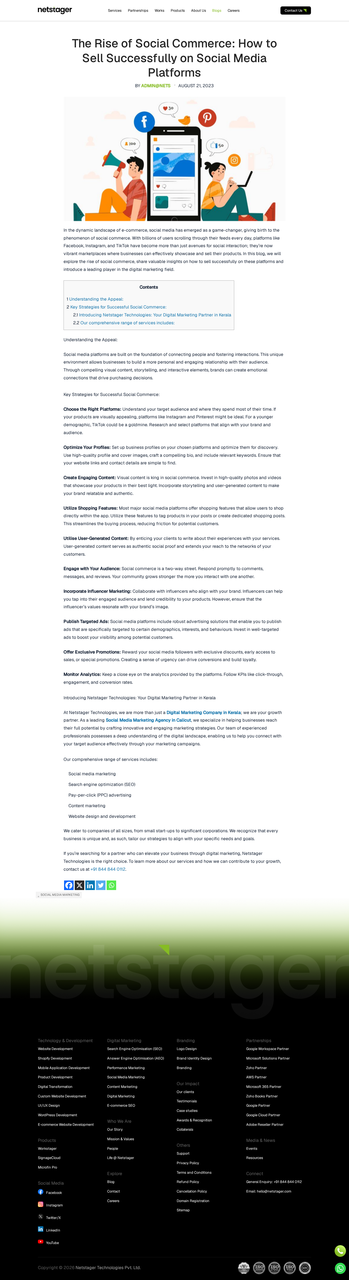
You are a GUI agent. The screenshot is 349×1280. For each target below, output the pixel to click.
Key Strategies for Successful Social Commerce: (117, 307)
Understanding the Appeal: (95, 299)
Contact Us (294, 10)
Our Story (115, 1129)
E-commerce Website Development (66, 1124)
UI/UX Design (49, 1105)
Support (183, 1153)
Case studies (187, 1110)
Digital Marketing (121, 1096)
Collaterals (185, 1129)
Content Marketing (122, 1086)
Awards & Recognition (194, 1120)
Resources (254, 1157)
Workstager (47, 1148)
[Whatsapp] (111, 885)
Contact (113, 1191)
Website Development (55, 1048)
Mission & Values (120, 1139)
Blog (111, 1181)
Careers (234, 10)
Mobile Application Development (64, 1068)
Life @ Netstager (120, 1157)
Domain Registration (193, 1201)
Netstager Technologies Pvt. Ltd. (108, 1267)
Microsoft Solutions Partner (268, 1058)
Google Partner (258, 1105)
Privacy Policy (188, 1163)
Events (251, 1148)
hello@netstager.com (274, 1191)
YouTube (52, 1242)
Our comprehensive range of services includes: (124, 323)
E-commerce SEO (121, 1105)
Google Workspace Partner (267, 1048)
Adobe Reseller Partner (265, 1124)
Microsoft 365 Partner (263, 1086)
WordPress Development (57, 1115)
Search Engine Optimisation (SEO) (134, 1048)
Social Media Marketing (126, 1077)
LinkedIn (53, 1230)
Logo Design (187, 1048)
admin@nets (155, 86)
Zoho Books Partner (262, 1096)
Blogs (216, 10)
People (112, 1148)
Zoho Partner (256, 1068)
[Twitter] (101, 885)
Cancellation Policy (192, 1191)
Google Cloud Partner (263, 1115)
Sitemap (183, 1210)
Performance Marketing (126, 1068)
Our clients (185, 1092)
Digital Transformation (55, 1086)
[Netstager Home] (55, 10)
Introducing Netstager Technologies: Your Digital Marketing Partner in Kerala (152, 315)
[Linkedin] (90, 885)
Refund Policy (188, 1181)
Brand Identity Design (194, 1058)
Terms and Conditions (194, 1172)
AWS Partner (256, 1077)
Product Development (55, 1077)
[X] (79, 885)
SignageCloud (49, 1157)
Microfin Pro (47, 1167)
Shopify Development (55, 1058)
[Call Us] (340, 1251)
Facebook (54, 1192)
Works (160, 10)
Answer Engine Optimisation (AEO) (135, 1058)
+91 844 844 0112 (108, 869)
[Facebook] (69, 885)
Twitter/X (53, 1217)
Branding (184, 1068)
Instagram (54, 1205)
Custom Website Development (62, 1096)
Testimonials (187, 1101)
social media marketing (60, 895)
